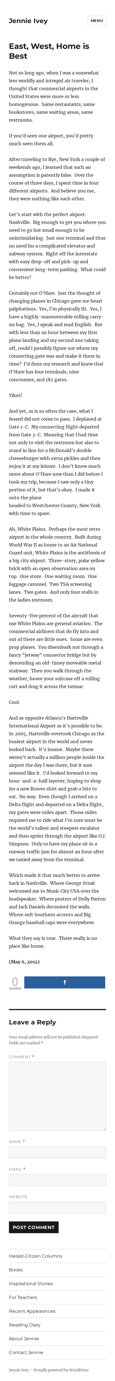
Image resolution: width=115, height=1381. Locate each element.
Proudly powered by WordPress (61, 1370)
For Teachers (23, 1297)
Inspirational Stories (31, 1283)
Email (17, 1169)
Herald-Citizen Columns (35, 1256)
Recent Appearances (32, 1311)
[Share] (65, 982)
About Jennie (24, 1338)
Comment (21, 1057)
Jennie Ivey (28, 21)
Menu (97, 20)
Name (17, 1141)
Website (18, 1196)
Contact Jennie (26, 1352)
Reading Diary (24, 1325)
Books (16, 1270)
